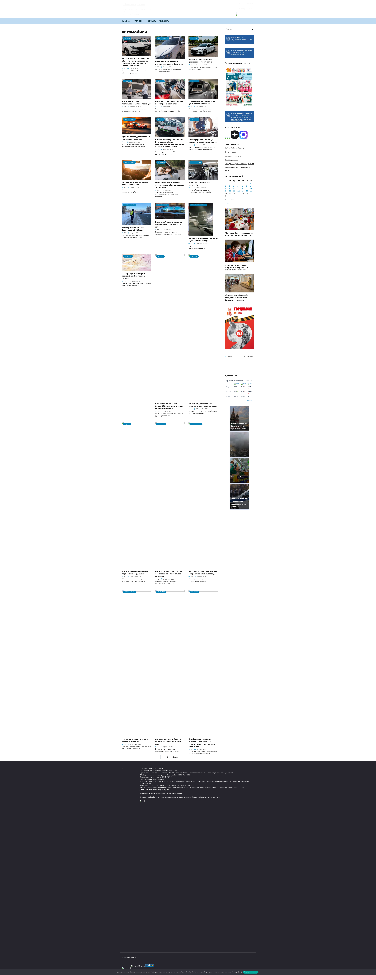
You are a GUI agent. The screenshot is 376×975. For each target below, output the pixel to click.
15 (246, 188)
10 (225, 188)
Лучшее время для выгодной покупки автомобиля (136, 138)
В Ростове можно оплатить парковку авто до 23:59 (135, 572)
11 (229, 188)
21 (242, 191)
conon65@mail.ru (244, 8)
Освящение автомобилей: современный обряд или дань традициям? (169, 184)
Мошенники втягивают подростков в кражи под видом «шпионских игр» (236, 267)
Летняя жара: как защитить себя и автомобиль (135, 183)
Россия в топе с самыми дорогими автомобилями (200, 60)
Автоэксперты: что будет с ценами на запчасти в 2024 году (168, 741)
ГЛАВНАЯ (126, 21)
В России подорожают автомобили (199, 183)
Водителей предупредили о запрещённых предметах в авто (168, 224)
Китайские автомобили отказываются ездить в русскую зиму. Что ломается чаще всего (202, 742)
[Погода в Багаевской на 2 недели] (248, 356)
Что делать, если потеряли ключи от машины (135, 740)
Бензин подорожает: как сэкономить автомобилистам (202, 405)
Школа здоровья (231, 160)
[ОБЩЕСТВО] (203, 97)
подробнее (157, 972)
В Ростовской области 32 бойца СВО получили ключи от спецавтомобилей (170, 406)
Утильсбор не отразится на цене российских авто (201, 102)
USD (237, 384)
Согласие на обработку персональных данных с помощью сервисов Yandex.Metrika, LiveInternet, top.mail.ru (180, 797)
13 (238, 188)
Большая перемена (233, 156)
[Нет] (374, 972)
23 (251, 191)
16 (251, 188)
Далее (175, 757)
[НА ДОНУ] (136, 54)
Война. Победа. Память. (234, 148)
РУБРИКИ (137, 21)
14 (242, 188)
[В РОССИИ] (203, 55)
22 (247, 191)
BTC (251, 384)
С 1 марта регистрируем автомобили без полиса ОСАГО (133, 275)
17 (225, 191)
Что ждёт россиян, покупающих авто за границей (136, 102)
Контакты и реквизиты (126, 770)
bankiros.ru (250, 400)
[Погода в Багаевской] (239, 354)
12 (234, 188)
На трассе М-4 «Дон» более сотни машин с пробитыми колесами (168, 573)
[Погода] (228, 356)
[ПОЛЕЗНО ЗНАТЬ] (170, 58)
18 (230, 191)
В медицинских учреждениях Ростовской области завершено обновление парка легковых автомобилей (169, 143)
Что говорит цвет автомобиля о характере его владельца (202, 572)
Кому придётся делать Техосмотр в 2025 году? (133, 229)
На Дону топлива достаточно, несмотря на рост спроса (169, 102)
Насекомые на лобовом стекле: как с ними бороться (169, 63)
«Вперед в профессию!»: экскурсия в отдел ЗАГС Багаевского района (236, 297)
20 (239, 191)
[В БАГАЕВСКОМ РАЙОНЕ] (200, 234)
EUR (244, 384)
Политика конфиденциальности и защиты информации (161, 793)
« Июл (227, 203)
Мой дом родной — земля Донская (239, 164)
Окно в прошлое (231, 152)
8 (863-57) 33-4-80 (244, 3)
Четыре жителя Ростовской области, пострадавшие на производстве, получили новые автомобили (135, 62)
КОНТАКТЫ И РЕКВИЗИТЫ (158, 21)
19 (234, 191)
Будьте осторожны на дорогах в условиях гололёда (203, 239)
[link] (236, 12)
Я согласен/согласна (251, 972)
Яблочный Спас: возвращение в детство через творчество (239, 234)
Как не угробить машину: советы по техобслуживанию (202, 141)
